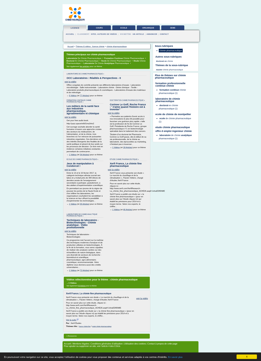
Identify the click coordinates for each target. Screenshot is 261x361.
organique (148, 28)
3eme (172, 28)
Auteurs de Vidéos (107, 34)
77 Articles (84, 95)
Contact (164, 34)
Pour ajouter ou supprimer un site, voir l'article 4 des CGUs (92, 346)
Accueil (70, 34)
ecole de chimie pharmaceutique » (82, 159)
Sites (93, 34)
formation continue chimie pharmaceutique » (79, 101)
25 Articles (84, 204)
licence (75, 28)
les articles (84, 66)
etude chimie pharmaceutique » (124, 159)
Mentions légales (81, 344)
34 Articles (84, 154)
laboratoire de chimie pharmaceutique (167, 100)
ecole (123, 28)
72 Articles (84, 270)
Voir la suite (71, 320)
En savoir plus (175, 357)
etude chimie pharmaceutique (101, 326)
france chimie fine (85, 326)
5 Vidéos (73, 95)
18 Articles (127, 147)
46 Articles (127, 209)
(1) (172, 91)
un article (138, 34)
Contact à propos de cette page (162, 344)
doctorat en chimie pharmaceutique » (127, 100)
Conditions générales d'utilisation (107, 344)
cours (99, 28)
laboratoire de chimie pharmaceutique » (85, 74)
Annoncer (152, 34)
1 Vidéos (73, 154)
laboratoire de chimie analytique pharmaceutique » (82, 215)
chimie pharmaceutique (170, 76)
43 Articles (82, 286)
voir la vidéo (70, 82)
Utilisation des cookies (135, 344)
